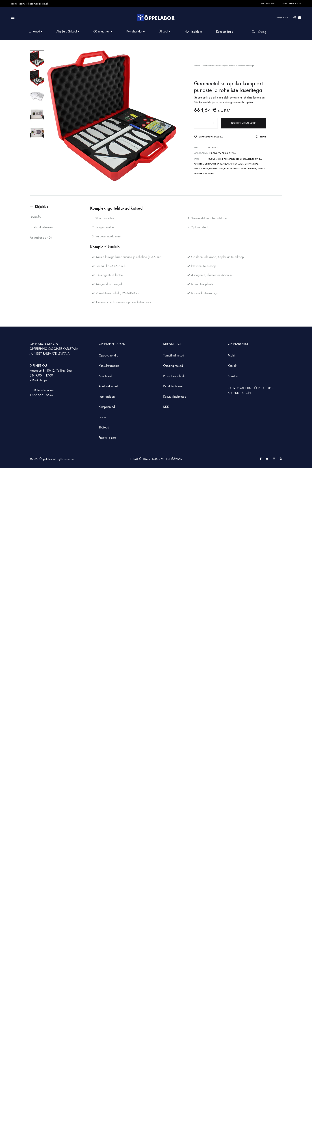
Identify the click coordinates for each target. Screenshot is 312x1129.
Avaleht (197, 65)
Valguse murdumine (204, 173)
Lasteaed (34, 31)
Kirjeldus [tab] (41, 206)
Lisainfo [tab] (35, 217)
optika (208, 164)
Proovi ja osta (107, 438)
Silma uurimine (248, 169)
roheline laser (232, 169)
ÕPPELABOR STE (41, 344)
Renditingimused (173, 386)
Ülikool (163, 31)
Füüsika (213, 153)
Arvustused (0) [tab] (41, 237)
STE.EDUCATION (239, 393)
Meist (231, 355)
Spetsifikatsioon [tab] (41, 227)
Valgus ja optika (227, 153)
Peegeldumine (201, 169)
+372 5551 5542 (268, 4)
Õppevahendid (108, 355)
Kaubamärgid (224, 32)
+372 (34, 395)
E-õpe (102, 417)
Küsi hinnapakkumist (243, 122)
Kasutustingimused (174, 397)
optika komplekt (220, 164)
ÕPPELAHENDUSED (112, 344)
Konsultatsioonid (109, 366)
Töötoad (104, 427)
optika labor (237, 164)
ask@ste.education (291, 4)
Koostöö (233, 376)
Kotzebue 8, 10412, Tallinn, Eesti (51, 371)
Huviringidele (193, 32)
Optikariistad (252, 164)
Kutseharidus (134, 31)
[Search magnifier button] (253, 31)
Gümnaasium (101, 31)
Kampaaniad (107, 407)
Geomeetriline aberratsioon (223, 159)
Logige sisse (282, 17)
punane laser (216, 169)
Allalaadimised (108, 386)
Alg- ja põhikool (66, 31)
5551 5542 (46, 395)
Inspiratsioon (107, 397)
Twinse (261, 169)
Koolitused (105, 376)
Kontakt (232, 366)
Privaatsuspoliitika (174, 376)
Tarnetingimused (173, 355)
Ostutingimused (173, 366)
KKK (166, 407)
